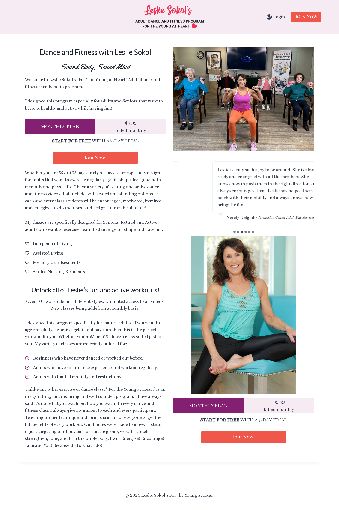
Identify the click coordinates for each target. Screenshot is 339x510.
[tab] (234, 232)
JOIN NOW (306, 16)
